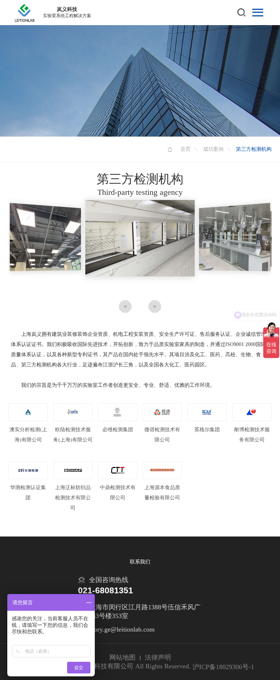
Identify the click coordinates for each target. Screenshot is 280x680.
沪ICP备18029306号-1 (223, 667)
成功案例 (213, 149)
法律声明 (158, 657)
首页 (185, 149)
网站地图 (122, 657)
